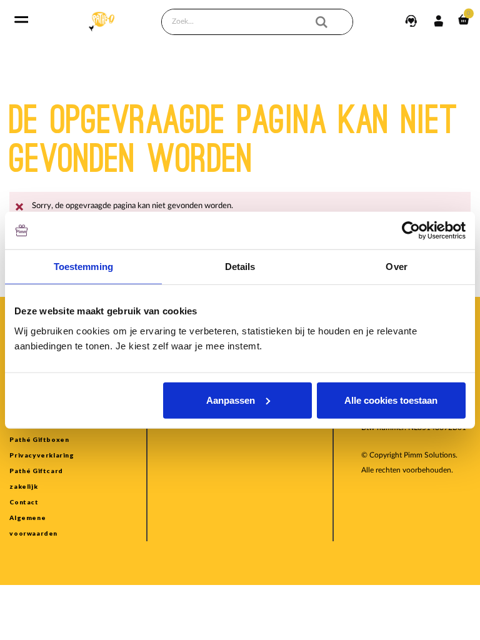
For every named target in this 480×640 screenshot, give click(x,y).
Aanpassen (230, 399)
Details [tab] (240, 266)
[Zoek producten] (329, 21)
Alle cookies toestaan (391, 399)
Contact (23, 502)
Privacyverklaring (41, 455)
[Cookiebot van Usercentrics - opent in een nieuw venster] (411, 230)
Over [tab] (396, 266)
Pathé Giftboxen (39, 439)
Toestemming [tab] (83, 266)
